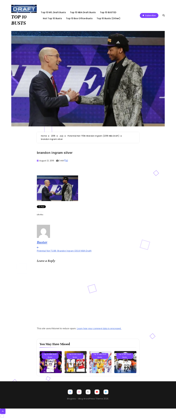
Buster (42, 242)
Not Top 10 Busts (52, 18)
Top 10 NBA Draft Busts (83, 12)
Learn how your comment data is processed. (99, 328)
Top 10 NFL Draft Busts (53, 12)
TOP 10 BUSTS (19, 20)
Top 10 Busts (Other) (108, 18)
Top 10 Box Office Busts (79, 18)
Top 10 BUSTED (108, 12)
